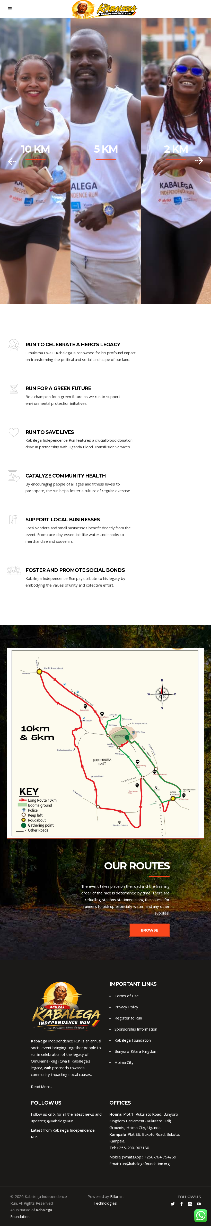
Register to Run (128, 1018)
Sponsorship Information (136, 1029)
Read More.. (41, 1086)
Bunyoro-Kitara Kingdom (136, 1051)
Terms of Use (127, 995)
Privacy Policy (126, 1006)
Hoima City (124, 1062)
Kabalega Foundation (133, 1040)
